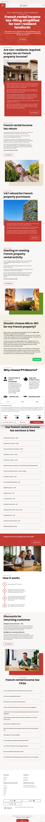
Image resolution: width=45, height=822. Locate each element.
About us (5, 777)
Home (8, 12)
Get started (22, 39)
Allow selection (22, 422)
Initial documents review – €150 (11, 438)
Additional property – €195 (10, 487)
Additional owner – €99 (9, 493)
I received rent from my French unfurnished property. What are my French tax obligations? (21, 712)
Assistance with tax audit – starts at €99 (13, 509)
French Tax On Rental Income (31, 12)
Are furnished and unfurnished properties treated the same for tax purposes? (21, 757)
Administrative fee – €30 (9, 515)
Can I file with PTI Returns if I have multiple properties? (16, 746)
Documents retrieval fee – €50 (11, 504)
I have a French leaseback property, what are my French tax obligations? (20, 707)
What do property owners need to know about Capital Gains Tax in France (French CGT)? (20, 718)
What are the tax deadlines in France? (12, 724)
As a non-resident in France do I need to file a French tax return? (18, 690)
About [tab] (37, 401)
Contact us (25, 777)
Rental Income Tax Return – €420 (11, 443)
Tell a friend (25, 779)
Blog (4, 780)
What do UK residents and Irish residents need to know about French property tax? (21, 729)
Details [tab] (22, 401)
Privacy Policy (16, 411)
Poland (5, 791)
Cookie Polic (9, 411)
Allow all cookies (37, 422)
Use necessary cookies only (8, 422)
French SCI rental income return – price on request (15, 471)
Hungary (5, 788)
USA (4, 795)
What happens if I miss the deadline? (12, 735)
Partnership (25, 780)
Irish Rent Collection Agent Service (29, 787)
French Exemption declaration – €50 (12, 482)
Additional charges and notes (10, 526)
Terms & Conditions (26, 817)
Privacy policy (18, 817)
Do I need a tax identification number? (12, 696)
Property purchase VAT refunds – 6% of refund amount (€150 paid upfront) (21, 465)
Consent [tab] (7, 401)
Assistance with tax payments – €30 (12, 520)
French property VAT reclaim (28, 785)
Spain (5, 793)
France (5, 785)
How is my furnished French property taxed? (14, 751)
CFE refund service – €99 (9, 498)
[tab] (22, 438)
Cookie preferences (22, 821)
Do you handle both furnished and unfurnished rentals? (16, 740)
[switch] (17, 418)
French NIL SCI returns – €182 (10, 476)
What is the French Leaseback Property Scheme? (15, 701)
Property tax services (17, 12)
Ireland (5, 790)
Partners (5, 779)
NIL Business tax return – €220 (10, 454)
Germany (5, 787)
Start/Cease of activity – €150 (10, 460)
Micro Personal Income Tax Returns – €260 (13, 449)
